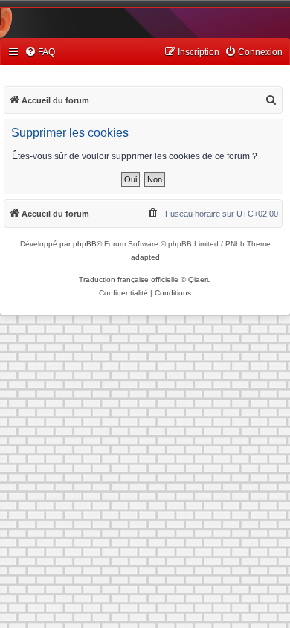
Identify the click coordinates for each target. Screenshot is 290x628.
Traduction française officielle (128, 279)
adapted (145, 257)
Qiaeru (199, 279)
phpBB (85, 244)
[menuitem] (40, 52)
